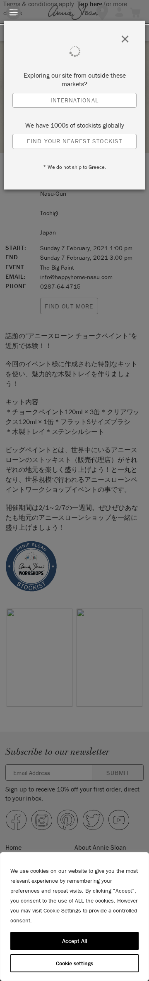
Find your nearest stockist (74, 141)
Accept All (74, 941)
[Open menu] (13, 12)
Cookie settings (74, 963)
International (74, 100)
